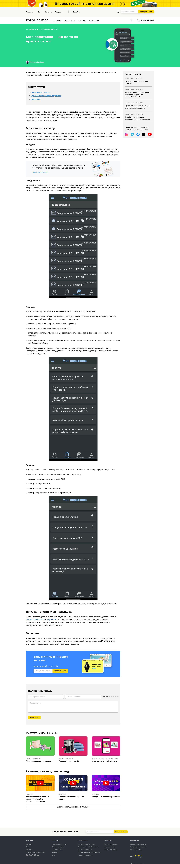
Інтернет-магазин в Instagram (104, 761)
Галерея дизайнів (58, 847)
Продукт (57, 20)
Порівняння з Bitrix (85, 849)
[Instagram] (126, 134)
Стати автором (147, 20)
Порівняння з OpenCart (86, 844)
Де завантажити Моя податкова (46, 96)
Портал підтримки (110, 844)
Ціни (40, 12)
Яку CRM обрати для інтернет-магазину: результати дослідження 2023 (137, 94)
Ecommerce (94, 20)
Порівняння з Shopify (85, 855)
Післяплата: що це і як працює (38, 761)
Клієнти (48, 12)
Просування (69, 20)
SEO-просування (58, 849)
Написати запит (109, 847)
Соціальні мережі (98, 758)
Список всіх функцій (59, 844)
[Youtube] (149, 134)
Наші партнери (135, 849)
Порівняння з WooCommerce (88, 847)
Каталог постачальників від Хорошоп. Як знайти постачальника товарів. (37, 799)
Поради (28, 758)
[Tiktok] (143, 134)
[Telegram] (132, 134)
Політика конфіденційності (35, 852)
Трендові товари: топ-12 (69, 761)
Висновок (36, 99)
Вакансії (29, 849)
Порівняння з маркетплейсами (89, 852)
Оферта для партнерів (138, 847)
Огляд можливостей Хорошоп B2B (106, 797)
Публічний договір (110, 849)
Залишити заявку (40, 172)
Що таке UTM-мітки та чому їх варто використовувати (137, 107)
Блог (27, 847)
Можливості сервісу (41, 92)
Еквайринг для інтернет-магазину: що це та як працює (137, 118)
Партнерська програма (138, 844)
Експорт (82, 20)
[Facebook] (138, 134)
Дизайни (76, 12)
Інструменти (31, 29)
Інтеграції (55, 852)
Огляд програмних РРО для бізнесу (136, 82)
